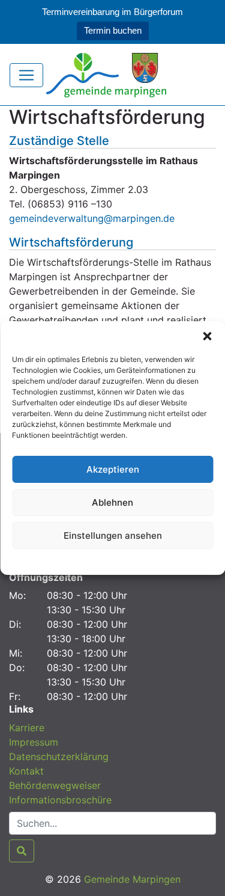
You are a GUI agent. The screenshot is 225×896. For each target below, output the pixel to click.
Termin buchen (113, 30)
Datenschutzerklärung (112, 560)
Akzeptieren (112, 469)
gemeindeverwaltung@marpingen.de (92, 218)
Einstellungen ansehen (113, 535)
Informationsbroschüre (60, 800)
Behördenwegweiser (55, 785)
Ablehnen (112, 502)
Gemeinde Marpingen (132, 879)
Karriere (26, 728)
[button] (207, 336)
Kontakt (26, 771)
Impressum (33, 742)
